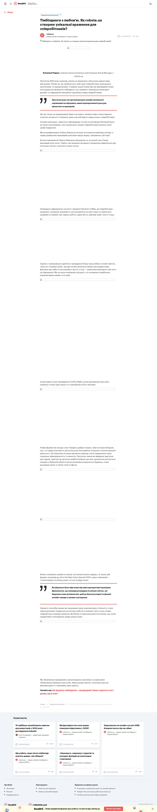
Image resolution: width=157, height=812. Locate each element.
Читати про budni (113, 809)
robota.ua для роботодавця (48, 791)
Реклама (9, 791)
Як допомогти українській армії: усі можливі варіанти (96, 788)
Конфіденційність (12, 794)
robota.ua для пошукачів (47, 788)
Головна (42, 704)
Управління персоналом (57, 704)
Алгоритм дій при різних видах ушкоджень (92, 794)
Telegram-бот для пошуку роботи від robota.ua (94, 791)
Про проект (10, 788)
